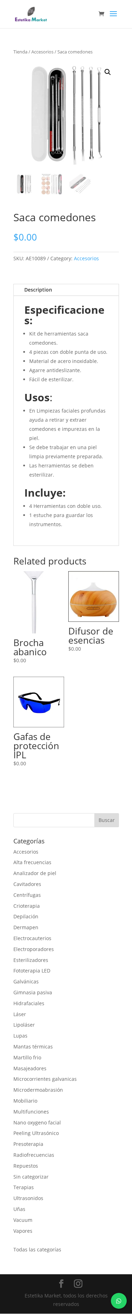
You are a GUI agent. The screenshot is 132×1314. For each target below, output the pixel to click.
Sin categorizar (31, 1176)
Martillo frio (27, 1057)
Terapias (23, 1187)
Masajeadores (29, 1068)
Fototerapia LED (31, 970)
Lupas (20, 1035)
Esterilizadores (30, 960)
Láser (19, 1014)
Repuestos (25, 1165)
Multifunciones (31, 1111)
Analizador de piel (34, 873)
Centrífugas (27, 895)
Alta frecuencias (32, 862)
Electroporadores (33, 949)
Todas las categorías (37, 1249)
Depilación (25, 916)
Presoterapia (28, 1144)
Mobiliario (25, 1100)
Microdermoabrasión (38, 1089)
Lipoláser (24, 1024)
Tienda (20, 52)
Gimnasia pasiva (32, 992)
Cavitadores (27, 884)
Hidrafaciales (28, 1003)
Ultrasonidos (28, 1198)
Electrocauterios (32, 938)
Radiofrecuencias (33, 1155)
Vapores (22, 1230)
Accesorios (42, 52)
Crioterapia (26, 905)
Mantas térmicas (33, 1046)
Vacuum (22, 1220)
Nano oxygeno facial (37, 1122)
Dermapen (25, 927)
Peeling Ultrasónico (36, 1133)
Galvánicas (26, 981)
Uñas (19, 1209)
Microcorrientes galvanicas (45, 1079)
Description (38, 289)
